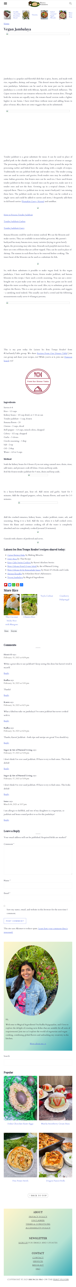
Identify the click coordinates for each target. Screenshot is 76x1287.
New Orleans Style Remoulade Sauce (24, 570)
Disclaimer (38, 1220)
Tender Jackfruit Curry (14, 228)
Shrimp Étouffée (14, 573)
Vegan (14, 630)
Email (7, 893)
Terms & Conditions (38, 1224)
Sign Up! (23, 1242)
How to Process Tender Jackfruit (18, 214)
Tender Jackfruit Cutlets (14, 221)
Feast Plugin (61, 1279)
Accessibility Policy (38, 1228)
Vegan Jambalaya (15, 577)
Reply (6, 673)
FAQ (38, 1268)
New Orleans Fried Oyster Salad (22, 566)
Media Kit (38, 1265)
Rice (6, 630)
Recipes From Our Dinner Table (52, 353)
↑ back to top (38, 1195)
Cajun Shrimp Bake (16, 555)
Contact (38, 1257)
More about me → (38, 1043)
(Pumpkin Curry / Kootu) (32, 201)
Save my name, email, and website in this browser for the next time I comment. (37, 911)
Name (7, 880)
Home (6, 23)
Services (38, 1261)
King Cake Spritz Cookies (19, 562)
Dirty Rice (12, 559)
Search (7, 1056)
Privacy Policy (38, 1216)
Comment (9, 844)
